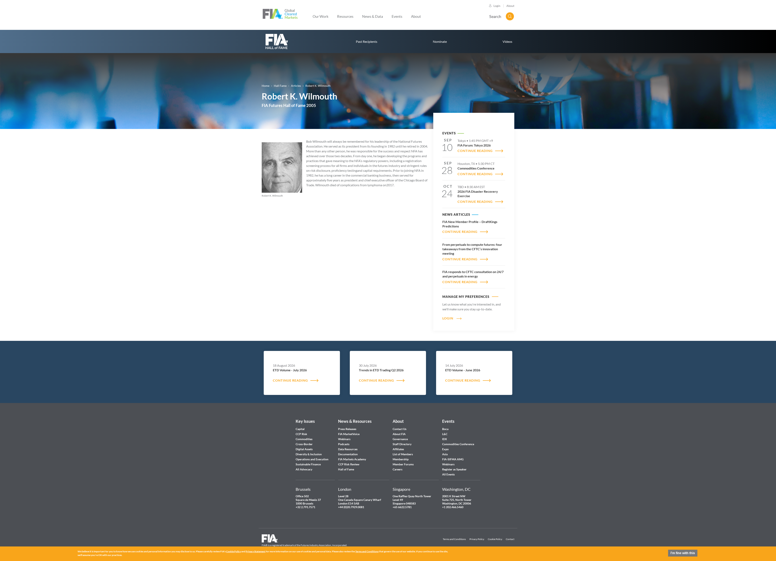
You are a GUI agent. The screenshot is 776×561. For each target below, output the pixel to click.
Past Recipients (366, 41)
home (277, 41)
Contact (510, 539)
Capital (300, 429)
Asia (445, 454)
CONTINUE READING (475, 151)
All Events (448, 474)
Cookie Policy (495, 539)
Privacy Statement (256, 551)
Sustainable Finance (308, 464)
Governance (400, 439)
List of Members (403, 454)
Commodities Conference (458, 444)
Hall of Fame (346, 469)
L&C (444, 434)
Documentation (348, 454)
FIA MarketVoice (349, 434)
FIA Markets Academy (352, 459)
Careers (397, 469)
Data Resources (347, 449)
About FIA (399, 434)
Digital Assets (304, 449)
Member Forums (403, 464)
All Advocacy (304, 469)
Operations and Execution (312, 459)
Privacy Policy (476, 539)
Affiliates (398, 449)
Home (265, 85)
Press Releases (347, 429)
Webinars (344, 439)
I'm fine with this (683, 553)
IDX (444, 439)
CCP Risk (301, 434)
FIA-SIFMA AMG (453, 459)
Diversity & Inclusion (309, 454)
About (510, 5)
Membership (401, 459)
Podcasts (343, 444)
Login (496, 5)
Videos (507, 41)
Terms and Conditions (454, 539)
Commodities (304, 439)
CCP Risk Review (348, 464)
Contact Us (399, 429)
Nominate (440, 41)
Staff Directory (402, 444)
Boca (445, 429)
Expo (445, 449)
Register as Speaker (454, 469)
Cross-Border (304, 444)
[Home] (280, 13)
